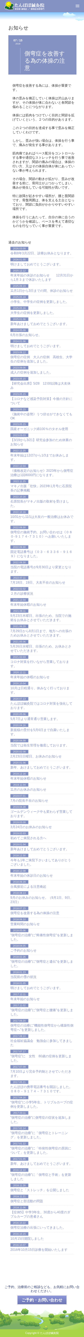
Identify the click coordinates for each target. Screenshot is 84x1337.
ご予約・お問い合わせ (42, 1300)
